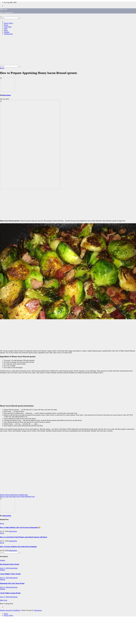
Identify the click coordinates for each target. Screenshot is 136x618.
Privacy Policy (8, 23)
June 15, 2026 (4, 568)
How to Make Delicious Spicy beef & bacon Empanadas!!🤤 (20, 527)
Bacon (6, 25)
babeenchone (6, 95)
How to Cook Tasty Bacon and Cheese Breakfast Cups (17, 496)
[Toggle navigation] (1, 16)
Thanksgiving (8, 34)
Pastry (6, 30)
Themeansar (38, 610)
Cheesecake (7, 27)
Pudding (6, 32)
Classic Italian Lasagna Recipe (10, 593)
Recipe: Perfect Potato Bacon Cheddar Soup (14, 495)
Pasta (5, 28)
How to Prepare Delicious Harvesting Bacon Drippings (18, 546)
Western (2, 560)
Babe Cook (3, 9)
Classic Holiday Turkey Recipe (10, 574)
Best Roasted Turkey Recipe (9, 564)
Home (6, 614)
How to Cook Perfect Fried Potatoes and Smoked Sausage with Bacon (23, 537)
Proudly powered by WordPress (10, 610)
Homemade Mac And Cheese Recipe (12, 583)
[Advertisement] (68, 50)
